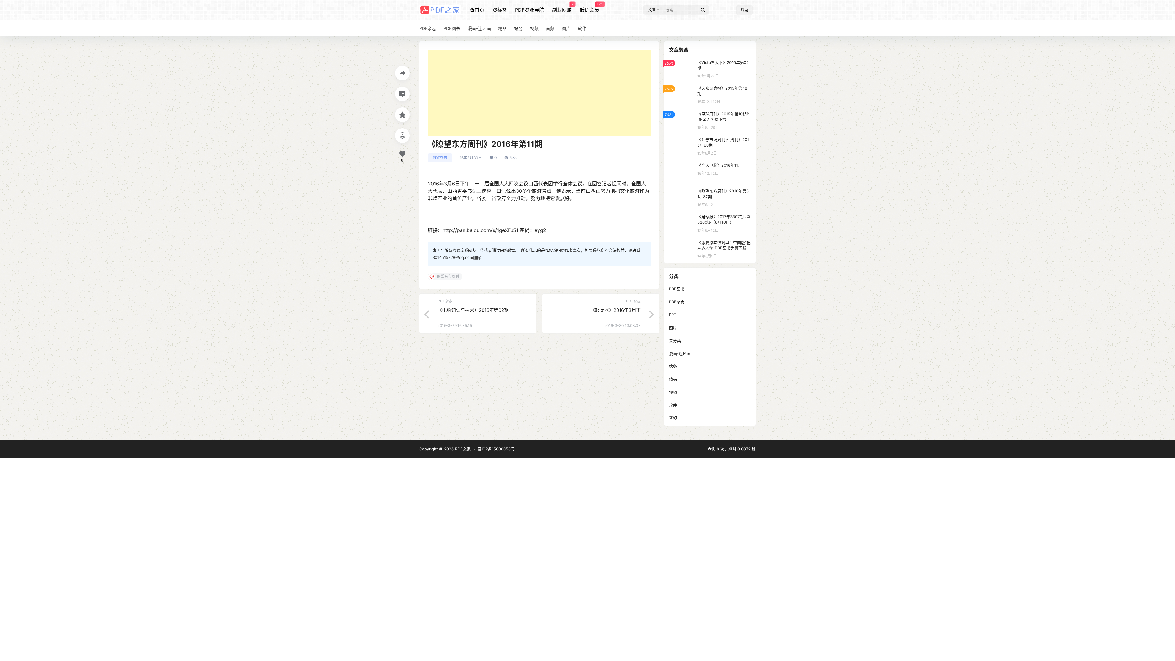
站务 (673, 366)
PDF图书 (676, 288)
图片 (673, 327)
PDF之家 (462, 448)
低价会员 (589, 7)
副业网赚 (562, 7)
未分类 (675, 340)
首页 (479, 10)
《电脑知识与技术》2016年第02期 (473, 310)
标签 (502, 10)
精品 (673, 379)
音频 (673, 418)
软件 (673, 405)
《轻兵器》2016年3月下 (616, 310)
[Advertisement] (539, 93)
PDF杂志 (440, 157)
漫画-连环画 (680, 353)
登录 (744, 10)
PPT (672, 314)
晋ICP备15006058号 (496, 448)
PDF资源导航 (529, 10)
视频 (673, 392)
